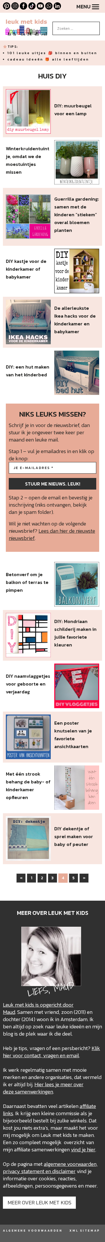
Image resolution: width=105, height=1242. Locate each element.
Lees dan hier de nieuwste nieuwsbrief (52, 534)
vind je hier (83, 1149)
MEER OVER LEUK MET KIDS (39, 1202)
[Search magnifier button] (95, 26)
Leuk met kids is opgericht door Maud (38, 1008)
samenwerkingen (34, 1092)
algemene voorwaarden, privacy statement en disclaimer (50, 1167)
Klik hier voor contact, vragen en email (51, 1051)
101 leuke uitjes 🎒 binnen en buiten (52, 53)
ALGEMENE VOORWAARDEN (32, 1230)
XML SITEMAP (84, 1230)
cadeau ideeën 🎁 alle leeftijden (48, 59)
